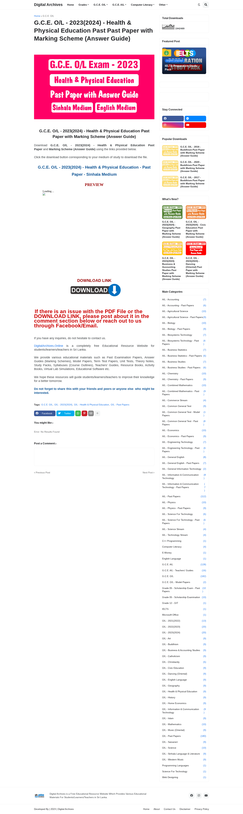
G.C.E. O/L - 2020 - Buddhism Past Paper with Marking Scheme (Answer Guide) (192, 166)
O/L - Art (184, 638)
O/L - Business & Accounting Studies (184, 650)
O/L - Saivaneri (184, 742)
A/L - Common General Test (184, 406)
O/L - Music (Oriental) (184, 730)
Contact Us (169, 809)
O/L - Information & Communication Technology (184, 711)
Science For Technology (184, 771)
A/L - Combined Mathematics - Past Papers (184, 393)
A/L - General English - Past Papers (184, 463)
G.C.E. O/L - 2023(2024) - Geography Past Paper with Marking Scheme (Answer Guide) (171, 229)
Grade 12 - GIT (184, 603)
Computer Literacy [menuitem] (141, 4)
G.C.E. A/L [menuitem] (118, 4)
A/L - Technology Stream (184, 535)
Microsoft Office (184, 614)
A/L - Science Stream (184, 529)
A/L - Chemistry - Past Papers (184, 379)
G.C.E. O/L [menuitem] (100, 4)
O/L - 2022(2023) (184, 626)
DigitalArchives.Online (48, 345)
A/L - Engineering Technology (184, 442)
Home (37, 16)
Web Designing (184, 777)
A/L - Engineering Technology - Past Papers (184, 450)
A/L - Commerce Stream (184, 400)
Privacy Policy (202, 809)
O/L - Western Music (184, 759)
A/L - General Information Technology (184, 469)
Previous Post (43, 472)
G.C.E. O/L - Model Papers (184, 582)
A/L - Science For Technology (184, 514)
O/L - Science (184, 747)
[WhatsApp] (78, 413)
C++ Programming (184, 541)
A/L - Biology (184, 323)
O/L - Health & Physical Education (91, 404)
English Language (184, 558)
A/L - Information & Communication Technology (184, 476)
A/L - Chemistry (184, 373)
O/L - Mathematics (184, 724)
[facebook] (173, 118)
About (157, 809)
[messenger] (195, 118)
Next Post (148, 472)
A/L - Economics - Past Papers (184, 436)
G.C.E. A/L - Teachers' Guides (184, 570)
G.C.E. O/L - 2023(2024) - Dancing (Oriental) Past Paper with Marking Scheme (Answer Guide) (195, 267)
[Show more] (97, 413)
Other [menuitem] (162, 4)
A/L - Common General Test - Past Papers (183, 423)
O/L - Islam (184, 718)
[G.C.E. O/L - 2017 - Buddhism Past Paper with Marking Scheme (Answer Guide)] (170, 181)
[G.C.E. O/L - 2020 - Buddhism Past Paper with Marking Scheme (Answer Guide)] (170, 165)
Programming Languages (184, 765)
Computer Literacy (184, 546)
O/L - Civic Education (184, 668)
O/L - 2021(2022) (184, 620)
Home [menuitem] (70, 4)
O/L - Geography (184, 685)
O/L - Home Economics (184, 703)
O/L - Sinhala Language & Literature (184, 753)
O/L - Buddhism (184, 644)
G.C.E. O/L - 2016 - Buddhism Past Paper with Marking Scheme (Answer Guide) (192, 151)
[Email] (91, 413)
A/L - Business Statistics (184, 349)
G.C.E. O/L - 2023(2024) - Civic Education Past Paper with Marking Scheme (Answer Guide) (196, 229)
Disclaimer (185, 809)
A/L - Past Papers (184, 496)
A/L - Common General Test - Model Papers (184, 414)
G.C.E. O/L (48, 16)
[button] (199, 5)
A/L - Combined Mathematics (184, 385)
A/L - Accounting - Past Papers (184, 305)
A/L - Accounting (184, 299)
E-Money (184, 552)
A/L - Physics (184, 502)
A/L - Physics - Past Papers (184, 508)
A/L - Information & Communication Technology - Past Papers (183, 487)
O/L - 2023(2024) (63, 404)
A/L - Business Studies (184, 361)
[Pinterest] (84, 413)
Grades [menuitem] (83, 4)
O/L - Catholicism (184, 656)
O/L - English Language (184, 679)
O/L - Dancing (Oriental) (184, 673)
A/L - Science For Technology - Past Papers (184, 522)
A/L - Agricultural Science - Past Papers (184, 317)
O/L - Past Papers (120, 404)
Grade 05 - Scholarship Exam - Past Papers (184, 590)
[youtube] (195, 125)
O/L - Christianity (184, 662)
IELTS (184, 609)
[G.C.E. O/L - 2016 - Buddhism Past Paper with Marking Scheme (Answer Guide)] (170, 150)
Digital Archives (48, 4)
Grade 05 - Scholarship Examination (184, 597)
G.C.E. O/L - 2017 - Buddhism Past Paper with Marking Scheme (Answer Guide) (192, 182)
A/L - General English (184, 457)
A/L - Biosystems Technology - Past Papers (183, 342)
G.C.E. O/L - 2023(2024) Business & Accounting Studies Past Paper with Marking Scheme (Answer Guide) (171, 268)
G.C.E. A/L (184, 564)
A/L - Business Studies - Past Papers (184, 367)
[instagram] (173, 125)
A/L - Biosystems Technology (184, 335)
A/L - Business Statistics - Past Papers (184, 355)
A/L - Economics (184, 430)
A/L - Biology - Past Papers (184, 329)
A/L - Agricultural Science (184, 311)
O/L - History (184, 697)
